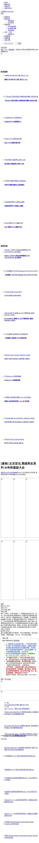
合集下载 (7, 40)
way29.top (4, 739)
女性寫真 (11, 22)
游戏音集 (7, 38)
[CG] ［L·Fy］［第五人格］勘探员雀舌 (16, 708)
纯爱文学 (7, 6)
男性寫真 (11, 20)
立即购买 (17, 640)
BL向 (6, 2)
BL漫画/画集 (12, 26)
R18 (6, 679)
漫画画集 (11, 49)
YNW (35, 735)
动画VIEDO (8, 8)
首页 (2, 13)
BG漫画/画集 (12, 28)
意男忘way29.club (6, 472)
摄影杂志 (7, 4)
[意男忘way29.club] (7, 11)
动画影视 (7, 36)
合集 (9, 679)
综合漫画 (11, 30)
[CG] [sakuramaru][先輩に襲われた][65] (16, 705)
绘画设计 (7, 17)
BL (6, 49)
